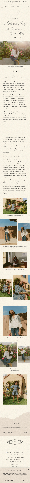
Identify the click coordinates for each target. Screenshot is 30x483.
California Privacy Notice (15, 457)
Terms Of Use (15, 454)
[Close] (28, 469)
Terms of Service (12, 477)
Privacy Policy (22, 477)
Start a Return (15, 463)
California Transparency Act (15, 459)
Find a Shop (15, 466)
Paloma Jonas (20, 83)
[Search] (24, 7)
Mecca (4, 76)
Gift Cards (15, 464)
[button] (2, 7)
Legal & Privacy (15, 456)
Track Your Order (15, 461)
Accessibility (15, 451)
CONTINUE (25, 433)
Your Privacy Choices (16, 452)
